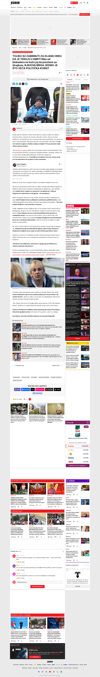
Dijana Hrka (16, 377)
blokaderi (34, 377)
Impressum (35, 668)
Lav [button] (80, 569)
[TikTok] (81, 75)
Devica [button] (83, 569)
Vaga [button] (87, 569)
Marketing (24, 668)
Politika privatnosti (58, 668)
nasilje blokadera (44, 377)
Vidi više (77, 586)
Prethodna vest (20, 365)
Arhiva (51, 668)
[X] (74, 75)
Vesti (20, 47)
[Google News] (87, 75)
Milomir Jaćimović (56, 377)
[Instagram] (71, 75)
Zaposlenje (75, 668)
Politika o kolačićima (44, 668)
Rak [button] (78, 569)
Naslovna (14, 47)
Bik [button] (70, 569)
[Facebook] (67, 75)
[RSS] (84, 75)
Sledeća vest (55, 365)
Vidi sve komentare (37, 586)
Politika (25, 47)
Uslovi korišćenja (67, 668)
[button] (60, 73)
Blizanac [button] (74, 569)
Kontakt (30, 668)
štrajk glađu (25, 377)
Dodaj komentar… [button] (22, 582)
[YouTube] (77, 75)
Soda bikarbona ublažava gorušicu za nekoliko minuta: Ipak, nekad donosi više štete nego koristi (67, 14)
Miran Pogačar (22, 150)
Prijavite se (36, 657)
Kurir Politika (20, 72)
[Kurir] (15, 3)
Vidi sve (77, 338)
